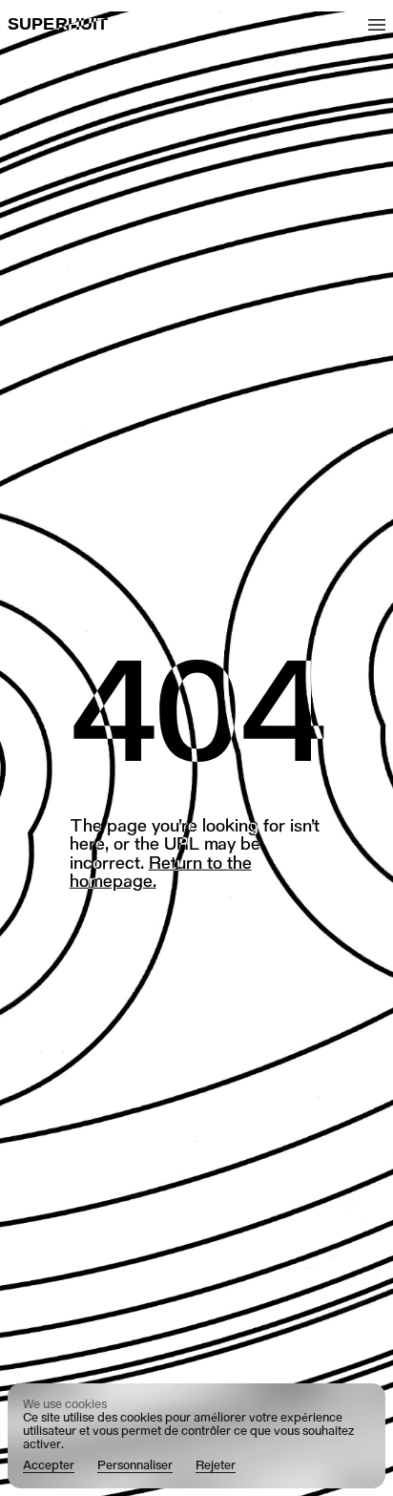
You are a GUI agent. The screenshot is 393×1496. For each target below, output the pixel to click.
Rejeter (216, 1466)
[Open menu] (376, 24)
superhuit (58, 24)
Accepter (48, 1466)
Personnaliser (135, 1466)
